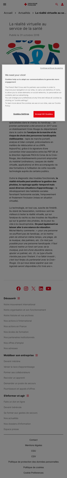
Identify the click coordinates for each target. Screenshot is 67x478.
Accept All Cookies (44, 114)
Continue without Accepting (51, 68)
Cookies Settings (21, 114)
